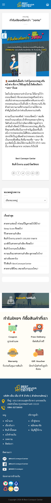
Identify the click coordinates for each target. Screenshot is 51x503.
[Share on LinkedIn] (37, 173)
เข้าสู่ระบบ (35, 421)
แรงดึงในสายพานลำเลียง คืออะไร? (19, 243)
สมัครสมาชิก (36, 425)
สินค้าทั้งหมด (10, 430)
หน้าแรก (9, 421)
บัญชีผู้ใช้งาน (36, 430)
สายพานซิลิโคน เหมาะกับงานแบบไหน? (21, 268)
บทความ (9, 439)
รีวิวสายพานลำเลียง (12, 233)
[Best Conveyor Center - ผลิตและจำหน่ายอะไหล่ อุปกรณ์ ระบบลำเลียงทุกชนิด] (25, 4)
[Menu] (3, 4)
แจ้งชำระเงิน (10, 434)
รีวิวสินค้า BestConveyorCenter (17, 263)
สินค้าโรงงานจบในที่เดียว (14, 248)
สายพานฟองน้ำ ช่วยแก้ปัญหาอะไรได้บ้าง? (22, 223)
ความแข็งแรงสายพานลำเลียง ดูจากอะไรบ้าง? (23, 253)
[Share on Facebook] (18, 173)
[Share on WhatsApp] (14, 173)
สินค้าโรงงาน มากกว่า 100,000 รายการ (20, 238)
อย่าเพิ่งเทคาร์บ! (11, 258)
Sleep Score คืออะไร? (13, 228)
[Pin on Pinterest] (32, 173)
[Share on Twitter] (23, 173)
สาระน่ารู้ (25, 17)
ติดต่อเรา (9, 443)
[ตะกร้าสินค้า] (47, 4)
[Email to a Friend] (28, 173)
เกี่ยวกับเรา (10, 425)
